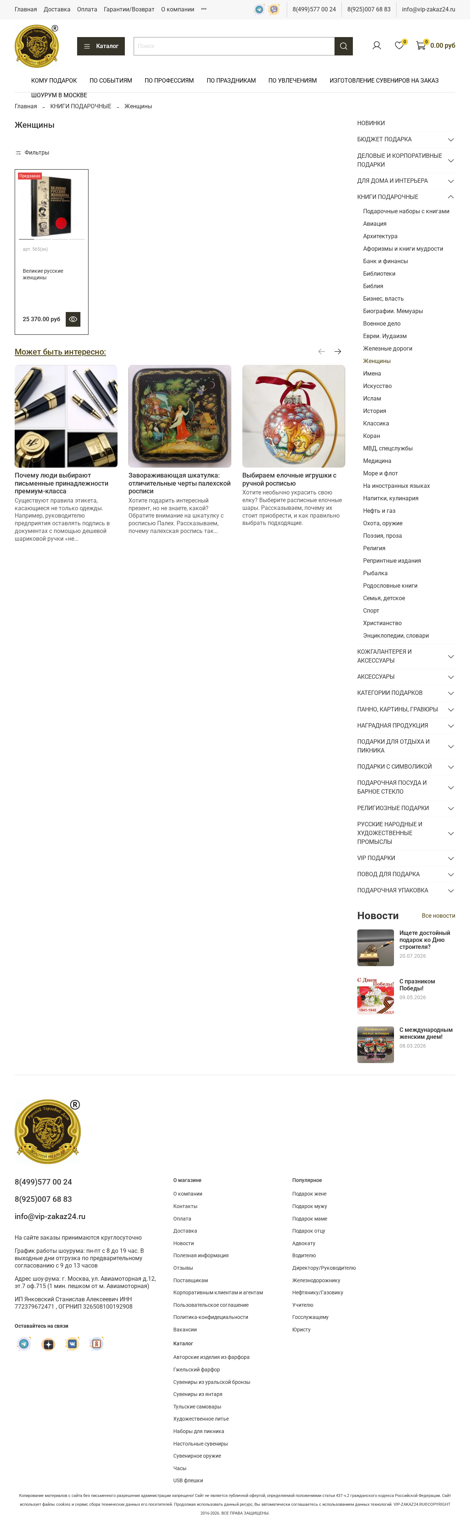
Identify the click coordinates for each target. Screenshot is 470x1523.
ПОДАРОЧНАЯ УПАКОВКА (392, 890)
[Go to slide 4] (77, 236)
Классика (376, 423)
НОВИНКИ (371, 123)
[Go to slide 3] (60, 236)
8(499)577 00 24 (314, 9)
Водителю (304, 1255)
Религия (374, 548)
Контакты (185, 1206)
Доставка (57, 9)
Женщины (377, 361)
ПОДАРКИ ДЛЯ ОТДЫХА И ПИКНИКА (393, 746)
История (374, 410)
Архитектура (380, 236)
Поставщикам (190, 1280)
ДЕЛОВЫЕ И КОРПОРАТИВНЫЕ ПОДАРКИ (399, 160)
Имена (372, 373)
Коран (371, 435)
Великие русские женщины (43, 274)
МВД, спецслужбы (388, 448)
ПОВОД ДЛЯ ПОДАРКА (388, 874)
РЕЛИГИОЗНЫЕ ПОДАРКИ (393, 808)
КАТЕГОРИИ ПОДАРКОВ (390, 692)
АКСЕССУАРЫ (376, 676)
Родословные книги (390, 585)
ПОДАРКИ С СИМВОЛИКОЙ (394, 766)
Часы (180, 1468)
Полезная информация (201, 1255)
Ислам (372, 398)
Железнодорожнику (316, 1280)
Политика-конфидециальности (210, 1317)
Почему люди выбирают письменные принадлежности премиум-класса (61, 483)
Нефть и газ (379, 510)
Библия (373, 286)
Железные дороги (387, 348)
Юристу (301, 1330)
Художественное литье (201, 1419)
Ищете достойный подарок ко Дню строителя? (425, 939)
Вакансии (185, 1330)
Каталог (107, 46)
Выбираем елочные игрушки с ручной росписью (289, 479)
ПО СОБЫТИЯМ (111, 80)
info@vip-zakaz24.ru (428, 9)
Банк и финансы (385, 261)
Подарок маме (309, 1219)
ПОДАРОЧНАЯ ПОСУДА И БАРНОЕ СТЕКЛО (392, 787)
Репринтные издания (392, 560)
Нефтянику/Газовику (317, 1293)
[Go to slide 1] (26, 236)
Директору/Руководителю (324, 1268)
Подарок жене (309, 1194)
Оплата (87, 9)
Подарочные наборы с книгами (406, 211)
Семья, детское (384, 598)
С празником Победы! (417, 985)
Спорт (371, 610)
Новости (183, 1243)
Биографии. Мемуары (393, 311)
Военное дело (382, 323)
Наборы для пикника (198, 1431)
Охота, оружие (382, 523)
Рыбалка (375, 573)
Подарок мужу (309, 1206)
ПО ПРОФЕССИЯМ (169, 80)
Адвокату (303, 1243)
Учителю (302, 1305)
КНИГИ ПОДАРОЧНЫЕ (80, 106)
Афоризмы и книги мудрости (403, 248)
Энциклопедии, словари (396, 635)
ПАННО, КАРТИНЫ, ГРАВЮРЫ (397, 709)
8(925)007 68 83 (369, 9)
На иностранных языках (396, 485)
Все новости (438, 915)
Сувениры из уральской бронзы (211, 1382)
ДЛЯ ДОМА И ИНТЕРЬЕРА (392, 180)
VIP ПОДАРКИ (376, 858)
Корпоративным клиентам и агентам (218, 1293)
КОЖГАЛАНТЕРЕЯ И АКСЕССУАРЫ (384, 656)
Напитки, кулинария (391, 498)
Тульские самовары (197, 1407)
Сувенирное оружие (197, 1456)
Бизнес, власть (383, 298)
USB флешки (188, 1480)
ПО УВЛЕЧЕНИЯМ (292, 80)
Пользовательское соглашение (211, 1305)
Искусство (377, 385)
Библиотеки (379, 273)
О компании (177, 9)
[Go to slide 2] (43, 236)
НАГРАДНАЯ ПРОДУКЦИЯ (392, 725)
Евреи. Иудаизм (385, 336)
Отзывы (183, 1268)
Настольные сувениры (200, 1444)
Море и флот (380, 473)
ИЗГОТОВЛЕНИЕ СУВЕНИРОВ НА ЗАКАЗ (384, 80)
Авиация (375, 223)
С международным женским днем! (426, 1033)
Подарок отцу (308, 1231)
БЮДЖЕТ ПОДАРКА (384, 139)
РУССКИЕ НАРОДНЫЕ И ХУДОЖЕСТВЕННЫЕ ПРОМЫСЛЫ (389, 833)
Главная (26, 9)
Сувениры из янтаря (198, 1394)
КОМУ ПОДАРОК (54, 80)
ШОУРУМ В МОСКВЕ (59, 95)
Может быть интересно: (60, 351)
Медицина (377, 460)
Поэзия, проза (382, 535)
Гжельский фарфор (196, 1370)
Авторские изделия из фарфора (211, 1357)
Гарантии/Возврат (129, 9)
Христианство (382, 623)
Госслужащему (310, 1317)
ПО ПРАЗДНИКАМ (231, 80)
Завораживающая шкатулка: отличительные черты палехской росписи (180, 483)
